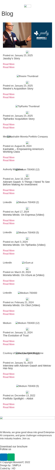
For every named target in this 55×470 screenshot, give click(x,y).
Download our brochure (13, 446)
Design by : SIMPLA (10, 465)
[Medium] (11, 457)
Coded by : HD (7, 468)
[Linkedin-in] (3, 457)
